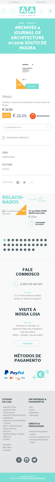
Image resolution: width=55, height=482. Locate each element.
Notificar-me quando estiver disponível (50, 127)
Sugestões (7, 450)
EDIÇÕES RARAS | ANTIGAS (13, 434)
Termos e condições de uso (39, 437)
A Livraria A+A (14, 2)
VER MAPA (28, 343)
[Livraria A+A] (27, 11)
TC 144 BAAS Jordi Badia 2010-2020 (38, 212)
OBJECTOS (7, 437)
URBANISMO (8, 418)
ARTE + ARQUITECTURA (12, 426)
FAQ (31, 407)
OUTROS (6, 439)
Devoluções (33, 415)
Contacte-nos (41, 2)
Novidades (7, 445)
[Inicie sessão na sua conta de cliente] (41, 11)
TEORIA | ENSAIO (9, 429)
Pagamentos (34, 413)
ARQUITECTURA (9, 407)
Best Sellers (7, 447)
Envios (31, 410)
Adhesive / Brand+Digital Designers (34, 478)
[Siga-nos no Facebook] (19, 460)
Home (21, 23)
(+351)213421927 (31, 284)
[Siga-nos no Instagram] (26, 460)
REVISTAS (7, 431)
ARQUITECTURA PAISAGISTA (14, 415)
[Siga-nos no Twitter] (34, 460)
